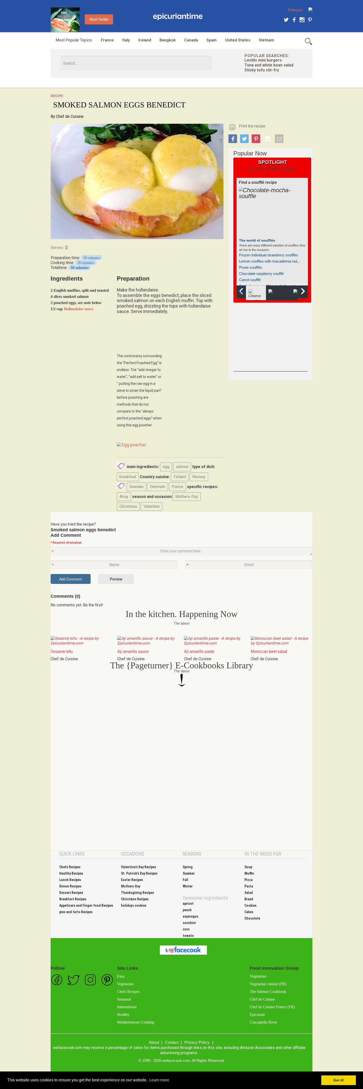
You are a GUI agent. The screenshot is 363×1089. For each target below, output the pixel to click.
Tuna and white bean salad (268, 65)
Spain (211, 40)
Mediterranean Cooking (135, 1022)
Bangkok (168, 40)
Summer (189, 873)
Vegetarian (125, 984)
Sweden (136, 486)
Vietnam (266, 40)
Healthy (123, 1014)
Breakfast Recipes (72, 899)
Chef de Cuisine (69, 116)
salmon (182, 466)
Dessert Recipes (71, 893)
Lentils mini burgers (263, 60)
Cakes (248, 912)
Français (295, 10)
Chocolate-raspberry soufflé (261, 273)
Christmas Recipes (135, 899)
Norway (198, 476)
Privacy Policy (196, 1042)
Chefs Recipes (70, 867)
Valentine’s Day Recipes (138, 867)
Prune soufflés (250, 267)
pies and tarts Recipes (76, 912)
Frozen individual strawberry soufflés (268, 255)
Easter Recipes (132, 880)
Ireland (144, 40)
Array (124, 496)
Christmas (128, 506)
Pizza (248, 880)
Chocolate (252, 918)
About (154, 1042)
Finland (180, 476)
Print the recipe (252, 126)
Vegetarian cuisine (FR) (268, 984)
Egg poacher (133, 444)
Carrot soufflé (250, 280)
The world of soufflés (257, 240)
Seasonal (124, 999)
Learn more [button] (159, 1080)
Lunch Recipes (70, 880)
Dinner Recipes (70, 886)
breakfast (128, 476)
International (127, 1007)
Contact (172, 1042)
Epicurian (257, 1014)
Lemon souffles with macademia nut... (269, 261)
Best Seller (99, 19)
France (107, 40)
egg (166, 466)
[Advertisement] (270, 340)
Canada (191, 40)
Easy (121, 976)
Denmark (157, 486)
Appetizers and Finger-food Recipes (86, 905)
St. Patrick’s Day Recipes (139, 873)
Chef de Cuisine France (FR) (272, 1007)
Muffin (249, 873)
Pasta (248, 886)
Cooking (177, 16)
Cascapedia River (263, 1022)
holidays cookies (133, 905)
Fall (185, 880)
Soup (248, 867)
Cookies (250, 905)
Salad (248, 893)
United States (237, 40)
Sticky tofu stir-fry (261, 70)
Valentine (151, 506)
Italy (126, 40)
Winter (188, 886)
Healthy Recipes (71, 873)
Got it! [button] (338, 1080)
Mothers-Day (186, 496)
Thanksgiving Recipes (137, 893)
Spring (188, 867)
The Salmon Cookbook (268, 991)
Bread (248, 899)
